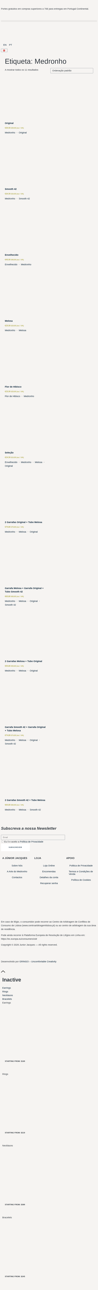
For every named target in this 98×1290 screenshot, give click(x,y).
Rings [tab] (5, 1074)
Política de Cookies (81, 880)
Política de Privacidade (31, 841)
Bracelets (7, 999)
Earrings (6, 988)
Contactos (17, 877)
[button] (49, 21)
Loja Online (49, 865)
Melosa (22, 330)
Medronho (10, 132)
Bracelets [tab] (7, 1217)
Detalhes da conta (49, 877)
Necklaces (7, 995)
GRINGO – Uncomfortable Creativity (37, 961)
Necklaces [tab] (7, 1145)
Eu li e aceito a (23, 841)
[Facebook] (11, 913)
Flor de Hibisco (12, 396)
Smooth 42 (24, 198)
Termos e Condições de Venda (81, 872)
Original (23, 132)
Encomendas (49, 871)
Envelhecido (11, 264)
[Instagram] (4, 913)
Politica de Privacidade (81, 865)
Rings (5, 991)
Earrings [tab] (6, 1002)
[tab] (49, 988)
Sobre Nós (17, 865)
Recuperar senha (49, 883)
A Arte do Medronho (17, 871)
